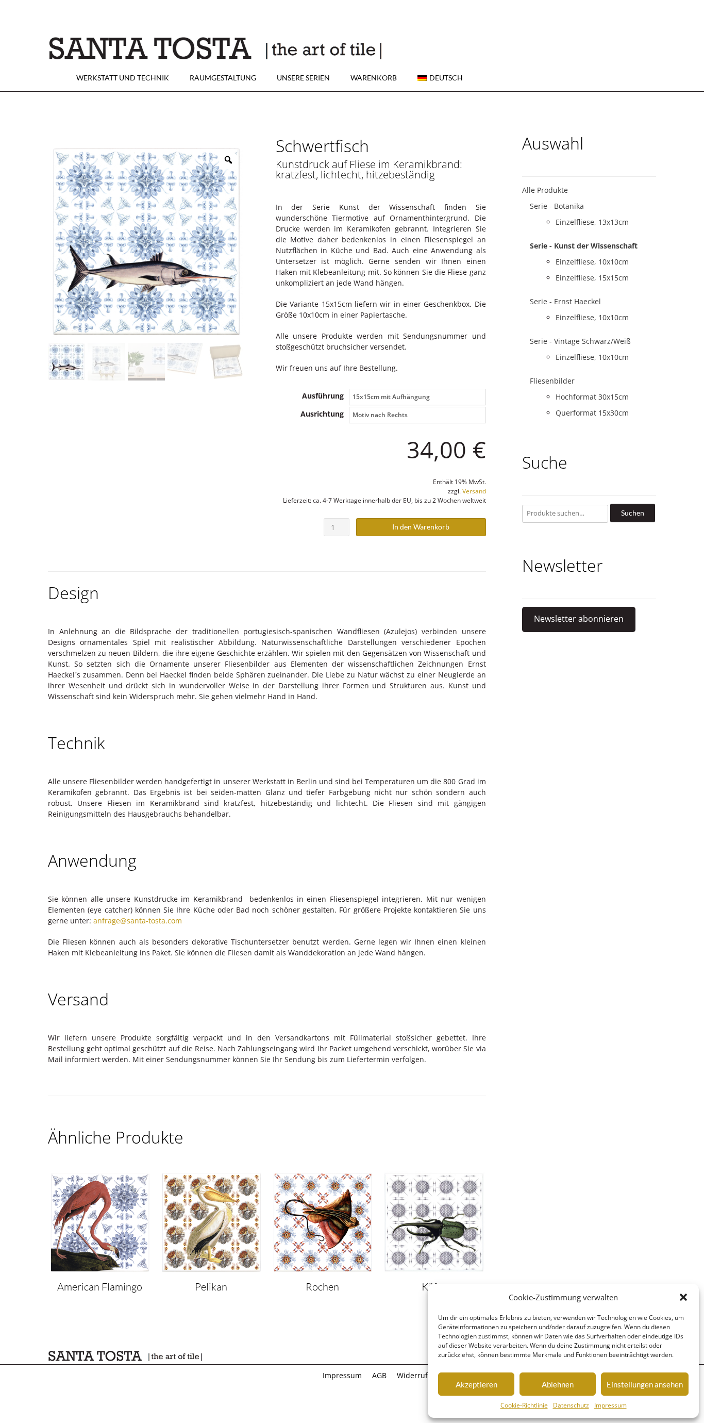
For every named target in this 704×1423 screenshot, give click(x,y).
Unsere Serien (303, 77)
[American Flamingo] (100, 1269)
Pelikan (211, 1286)
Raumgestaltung (223, 77)
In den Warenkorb (420, 526)
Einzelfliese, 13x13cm (592, 222)
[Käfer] (434, 1269)
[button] (683, 1297)
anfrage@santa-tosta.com (137, 920)
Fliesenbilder (552, 381)
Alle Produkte (545, 190)
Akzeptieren (476, 1384)
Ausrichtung (322, 414)
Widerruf (412, 1375)
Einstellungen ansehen (645, 1384)
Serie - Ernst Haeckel (565, 301)
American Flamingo (99, 1286)
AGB (379, 1375)
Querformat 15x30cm (592, 413)
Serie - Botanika (557, 206)
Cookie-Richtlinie (524, 1405)
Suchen (632, 512)
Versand (474, 491)
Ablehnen (558, 1384)
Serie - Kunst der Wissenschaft (584, 246)
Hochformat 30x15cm (592, 397)
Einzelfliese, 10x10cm (592, 262)
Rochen (322, 1286)
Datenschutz (571, 1405)
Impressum (610, 1405)
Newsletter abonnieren (579, 618)
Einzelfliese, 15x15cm (592, 278)
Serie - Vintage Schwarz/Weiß (580, 341)
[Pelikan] (211, 1269)
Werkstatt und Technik (122, 77)
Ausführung (323, 396)
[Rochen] (323, 1269)
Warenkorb (373, 77)
